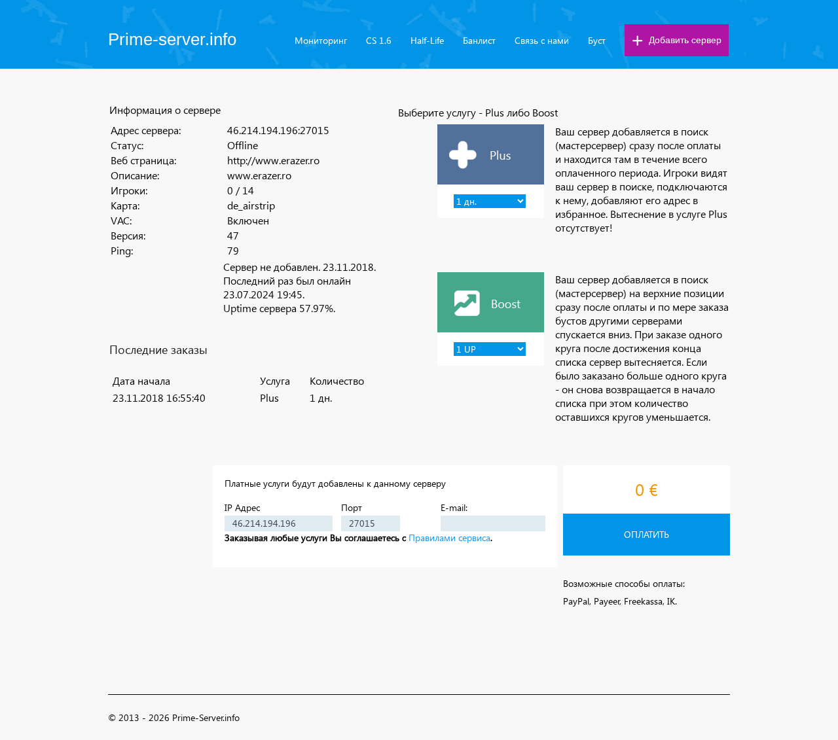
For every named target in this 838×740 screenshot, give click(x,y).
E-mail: (454, 507)
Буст (597, 40)
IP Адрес (242, 507)
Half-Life (427, 40)
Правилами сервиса (449, 537)
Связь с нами (542, 40)
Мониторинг (321, 40)
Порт (351, 507)
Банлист (479, 40)
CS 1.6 (379, 40)
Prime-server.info (172, 39)
